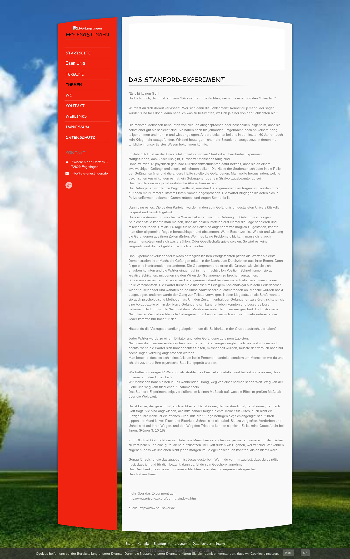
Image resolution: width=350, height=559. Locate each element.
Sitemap (160, 543)
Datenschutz (80, 137)
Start (129, 543)
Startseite (78, 53)
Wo (69, 95)
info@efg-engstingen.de (90, 173)
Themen (73, 84)
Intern (220, 543)
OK (305, 552)
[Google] (68, 185)
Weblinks (76, 116)
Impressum (77, 127)
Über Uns (75, 63)
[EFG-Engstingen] (87, 28)
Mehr (288, 552)
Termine (74, 74)
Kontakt (75, 105)
